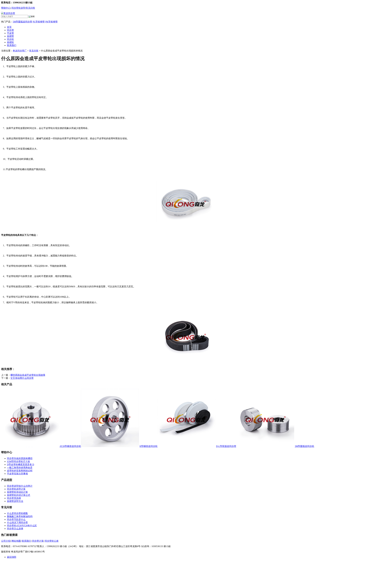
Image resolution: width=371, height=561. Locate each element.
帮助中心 (5, 8)
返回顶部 (11, 557)
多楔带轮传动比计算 (17, 492)
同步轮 (10, 39)
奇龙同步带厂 (20, 50)
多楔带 (10, 36)
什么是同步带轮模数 (17, 513)
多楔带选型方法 (15, 501)
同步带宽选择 (14, 498)
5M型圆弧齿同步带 (22, 21)
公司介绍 (5, 541)
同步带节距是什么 (16, 519)
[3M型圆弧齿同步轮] (265, 446)
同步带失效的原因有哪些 (19, 458)
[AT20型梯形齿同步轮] (30, 446)
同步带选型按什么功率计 (19, 486)
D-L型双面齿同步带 (226, 446)
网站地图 (16, 541)
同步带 (10, 30)
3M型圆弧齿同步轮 (304, 446)
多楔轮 (10, 42)
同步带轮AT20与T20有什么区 (22, 525)
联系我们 (11, 45)
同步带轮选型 (18, 8)
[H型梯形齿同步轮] (110, 446)
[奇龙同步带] (8, 13)
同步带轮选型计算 (16, 489)
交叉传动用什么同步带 (22, 378)
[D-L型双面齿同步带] (186, 446)
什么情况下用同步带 (17, 522)
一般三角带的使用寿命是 (19, 467)
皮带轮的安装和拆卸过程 (19, 470)
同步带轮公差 (52, 541)
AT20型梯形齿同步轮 (70, 446)
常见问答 (30, 8)
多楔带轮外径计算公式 (18, 495)
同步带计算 (38, 541)
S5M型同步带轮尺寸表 (18, 461)
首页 (9, 27)
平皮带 (10, 33)
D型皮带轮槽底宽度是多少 (20, 464)
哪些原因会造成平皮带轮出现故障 (27, 375)
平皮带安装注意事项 (17, 473)
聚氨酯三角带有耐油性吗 (19, 516)
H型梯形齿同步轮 (149, 446)
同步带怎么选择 (15, 528)
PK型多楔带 (51, 21)
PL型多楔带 (39, 21)
